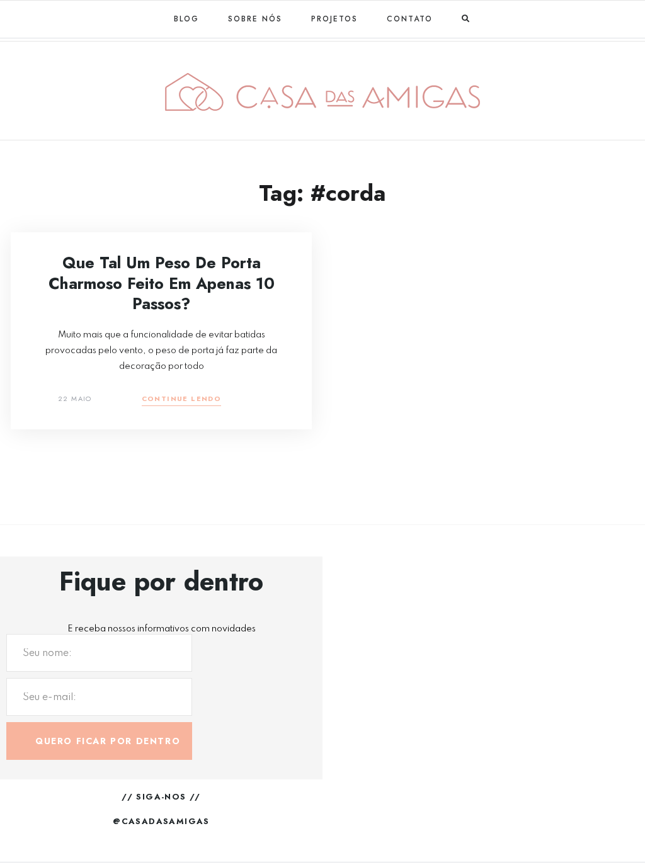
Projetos (334, 19)
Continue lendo (182, 399)
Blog (186, 19)
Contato (410, 19)
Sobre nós (255, 19)
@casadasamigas (161, 821)
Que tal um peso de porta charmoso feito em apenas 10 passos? (162, 283)
